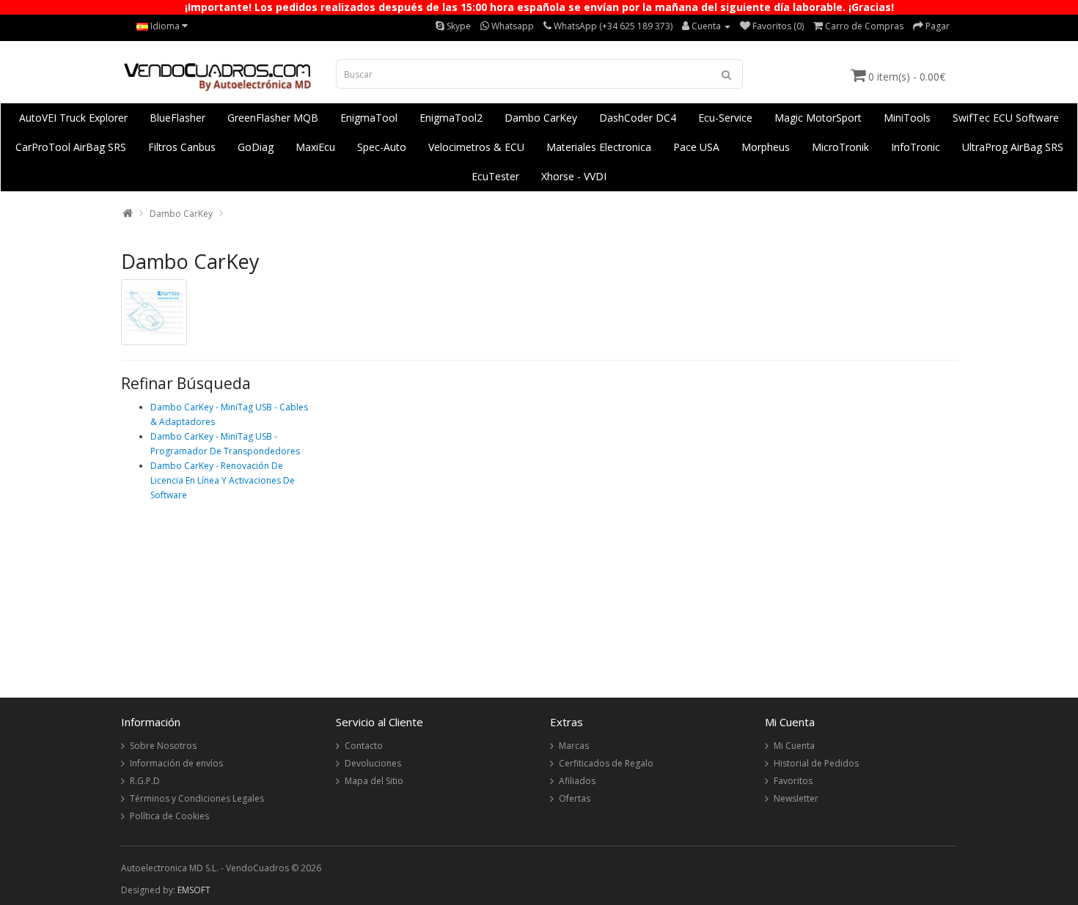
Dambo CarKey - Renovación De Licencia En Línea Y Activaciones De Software (222, 480)
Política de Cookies (169, 816)
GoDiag (256, 147)
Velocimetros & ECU (476, 147)
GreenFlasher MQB (272, 118)
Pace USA (696, 147)
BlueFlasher (177, 118)
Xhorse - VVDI (573, 176)
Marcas (574, 745)
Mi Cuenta (794, 745)
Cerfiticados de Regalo (606, 763)
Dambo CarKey (541, 118)
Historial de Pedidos (816, 763)
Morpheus (765, 147)
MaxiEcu (315, 147)
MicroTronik (840, 147)
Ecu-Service (725, 118)
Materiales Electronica (598, 147)
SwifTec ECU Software (1006, 118)
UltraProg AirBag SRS (1012, 147)
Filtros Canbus (182, 147)
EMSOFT (193, 890)
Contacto (364, 745)
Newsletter (796, 798)
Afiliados (577, 781)
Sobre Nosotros (163, 745)
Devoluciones (373, 763)
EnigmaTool (368, 118)
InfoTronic (915, 147)
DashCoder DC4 (637, 118)
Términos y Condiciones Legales (197, 798)
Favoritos (793, 781)
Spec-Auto (381, 147)
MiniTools (907, 118)
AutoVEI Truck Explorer (73, 118)
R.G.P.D (145, 781)
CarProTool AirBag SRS (70, 147)
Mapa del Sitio (374, 781)
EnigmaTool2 (451, 118)
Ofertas (574, 798)
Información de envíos (176, 763)
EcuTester (495, 176)
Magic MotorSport (818, 118)
